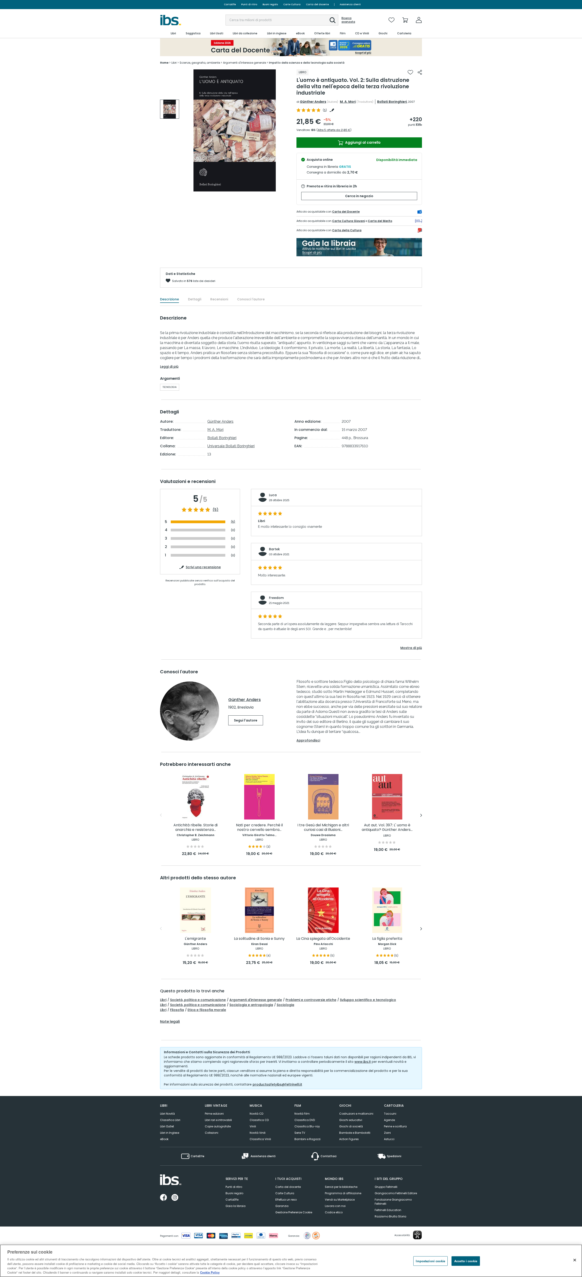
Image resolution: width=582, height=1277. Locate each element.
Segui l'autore (245, 720)
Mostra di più (411, 648)
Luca (273, 495)
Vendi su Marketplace (340, 1200)
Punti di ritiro (249, 4)
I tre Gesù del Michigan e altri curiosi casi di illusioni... (323, 827)
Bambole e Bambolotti (354, 1133)
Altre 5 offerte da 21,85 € (334, 130)
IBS (313, 130)
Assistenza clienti (350, 4)
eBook (164, 1139)
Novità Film (302, 1114)
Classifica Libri (170, 1120)
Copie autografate (218, 1126)
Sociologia (285, 1005)
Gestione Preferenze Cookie (293, 1212)
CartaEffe (230, 4)
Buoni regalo (270, 4)
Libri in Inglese (169, 1133)
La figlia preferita (387, 938)
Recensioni (219, 299)
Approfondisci (308, 740)
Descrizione (169, 299)
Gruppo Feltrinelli (386, 1187)
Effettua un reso (286, 1200)
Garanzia (281, 1206)
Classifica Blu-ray (307, 1126)
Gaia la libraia (236, 1206)
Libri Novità (167, 1114)
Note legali (170, 1021)
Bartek (274, 549)
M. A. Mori (348, 101)
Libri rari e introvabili (218, 1120)
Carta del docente (317, 4)
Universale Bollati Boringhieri (231, 446)
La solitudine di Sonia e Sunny (259, 938)
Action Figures (349, 1139)
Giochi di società (351, 1126)
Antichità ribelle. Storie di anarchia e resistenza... (195, 827)
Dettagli (194, 299)
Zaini (387, 1133)
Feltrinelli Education (388, 1210)
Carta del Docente (346, 212)
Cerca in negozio (359, 196)
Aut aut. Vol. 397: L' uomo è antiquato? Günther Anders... (387, 827)
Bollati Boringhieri (392, 101)
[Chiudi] (575, 1260)
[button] (332, 20)
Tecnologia (170, 387)
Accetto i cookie (465, 1261)
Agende (389, 1120)
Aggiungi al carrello (362, 142)
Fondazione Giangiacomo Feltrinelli (393, 1202)
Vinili (253, 1126)
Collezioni (211, 1133)
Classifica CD (259, 1120)
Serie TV (299, 1133)
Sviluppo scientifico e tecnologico (368, 1000)
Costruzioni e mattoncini (356, 1114)
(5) (215, 509)
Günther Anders (313, 101)
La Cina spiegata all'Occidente (323, 938)
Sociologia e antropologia (251, 1005)
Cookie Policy (210, 1272)
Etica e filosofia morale (207, 1010)
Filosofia (177, 1010)
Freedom (276, 598)
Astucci (389, 1139)
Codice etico (334, 1212)
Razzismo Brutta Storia (390, 1216)
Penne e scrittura (395, 1126)
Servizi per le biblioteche (341, 1187)
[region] (291, 1260)
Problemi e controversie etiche (311, 1000)
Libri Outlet (167, 1126)
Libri (163, 1000)
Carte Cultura (292, 4)
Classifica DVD (304, 1120)
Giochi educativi (350, 1120)
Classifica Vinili (260, 1139)
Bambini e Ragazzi (307, 1139)
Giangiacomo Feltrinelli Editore (396, 1193)
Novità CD (256, 1114)
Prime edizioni (214, 1114)
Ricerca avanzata (348, 20)
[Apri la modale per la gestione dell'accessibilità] (417, 1234)
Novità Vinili (258, 1133)
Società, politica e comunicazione (198, 1000)
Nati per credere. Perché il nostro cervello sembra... (259, 827)
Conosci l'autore (251, 299)
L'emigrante (195, 938)
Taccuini (390, 1114)
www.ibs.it (362, 1061)
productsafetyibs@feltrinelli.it (277, 1084)
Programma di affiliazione (343, 1193)
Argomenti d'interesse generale (255, 1000)
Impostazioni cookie (430, 1261)
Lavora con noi (335, 1206)
